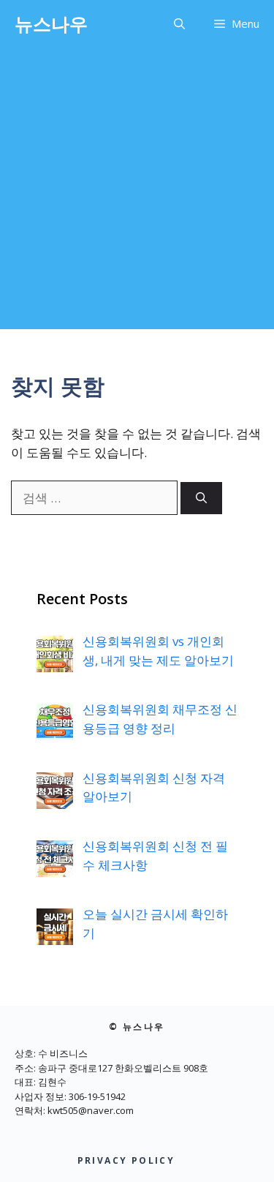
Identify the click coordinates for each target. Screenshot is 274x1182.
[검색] (201, 498)
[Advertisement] (137, 192)
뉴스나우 (51, 23)
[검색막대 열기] (179, 24)
